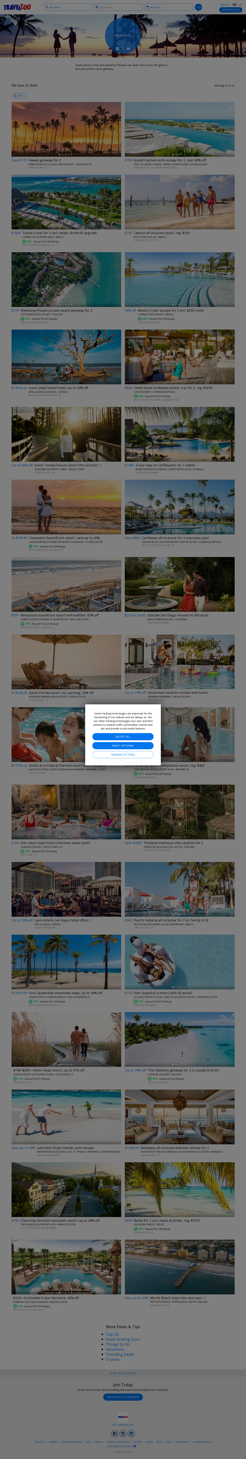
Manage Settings (123, 754)
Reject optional (123, 745)
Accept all (123, 736)
